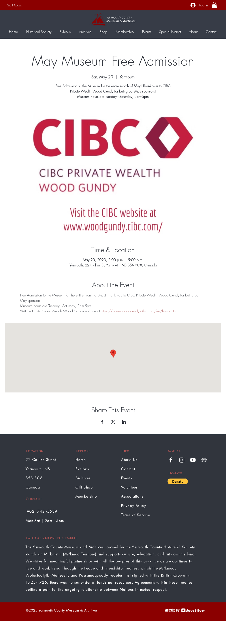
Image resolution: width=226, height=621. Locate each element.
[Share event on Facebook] (102, 422)
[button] (214, 5)
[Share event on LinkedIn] (124, 422)
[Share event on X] (113, 422)
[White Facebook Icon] (171, 460)
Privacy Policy (133, 505)
